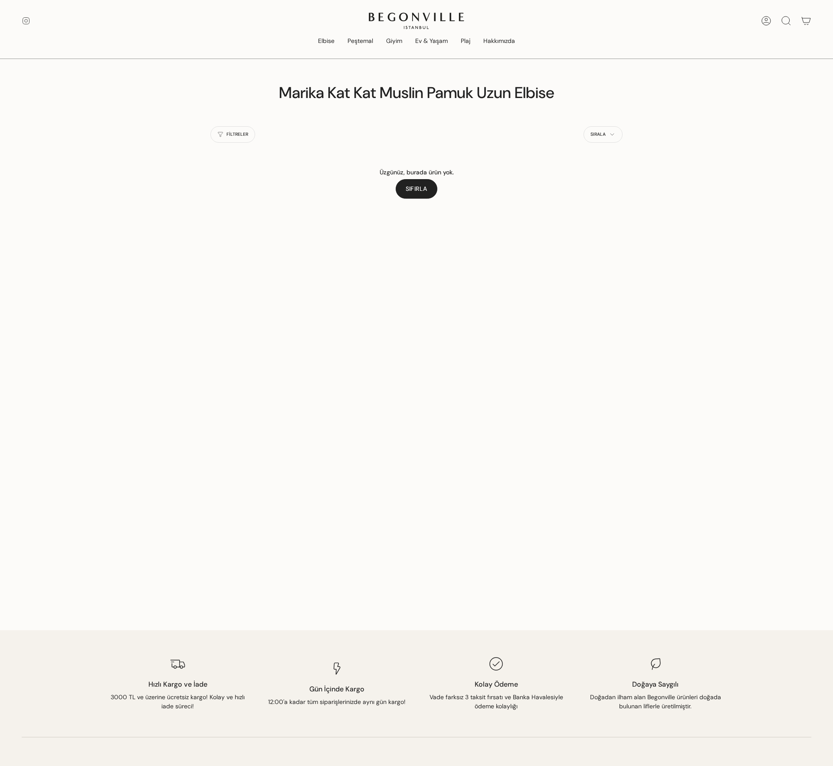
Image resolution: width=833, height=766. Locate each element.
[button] (326, 41)
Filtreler (237, 134)
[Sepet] (806, 20)
